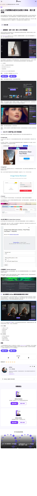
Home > (1, 4)
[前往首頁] (18, 1)
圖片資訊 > (4, 4)
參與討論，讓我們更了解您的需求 (9, 379)
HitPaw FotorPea (5, 35)
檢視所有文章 (11, 373)
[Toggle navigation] (35, 1)
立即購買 (15, 403)
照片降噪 (10, 322)
